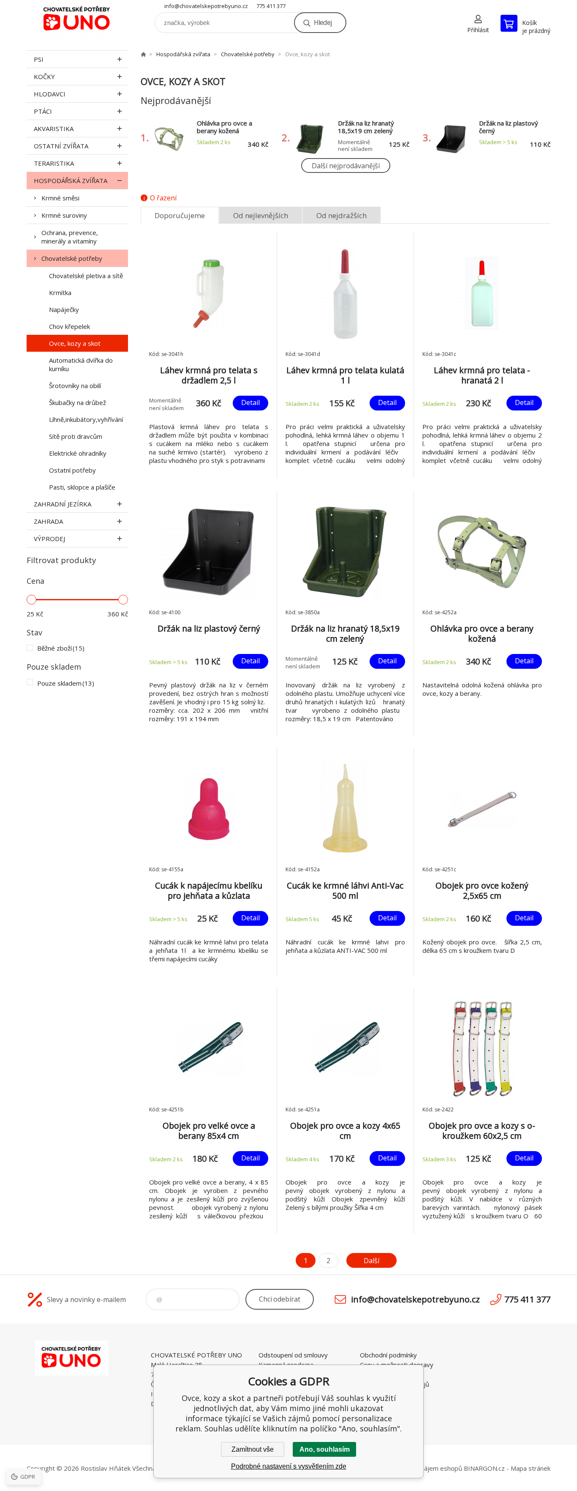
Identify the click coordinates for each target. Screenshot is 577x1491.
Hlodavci (49, 94)
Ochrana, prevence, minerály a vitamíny (69, 236)
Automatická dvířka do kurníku (81, 364)
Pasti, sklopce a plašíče (82, 487)
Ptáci (43, 111)
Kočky (44, 76)
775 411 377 (271, 6)
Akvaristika (53, 128)
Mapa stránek (530, 1468)
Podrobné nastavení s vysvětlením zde (288, 1466)
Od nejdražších (341, 215)
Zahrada (48, 521)
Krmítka (60, 292)
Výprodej (49, 538)
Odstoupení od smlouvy (293, 1355)
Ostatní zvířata (61, 146)
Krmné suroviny (64, 215)
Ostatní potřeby (72, 470)
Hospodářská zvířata (70, 180)
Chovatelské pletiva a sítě (86, 275)
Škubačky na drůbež (77, 402)
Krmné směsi (60, 198)
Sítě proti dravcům (75, 436)
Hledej (323, 22)
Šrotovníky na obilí (75, 385)
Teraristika (54, 163)
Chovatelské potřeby (71, 258)
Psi (39, 59)
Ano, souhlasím (324, 1449)
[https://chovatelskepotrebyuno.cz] (143, 54)
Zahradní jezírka (62, 504)
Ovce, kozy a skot (75, 343)
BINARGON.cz (484, 1468)
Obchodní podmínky (388, 1355)
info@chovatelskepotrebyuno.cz (206, 6)
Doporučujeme (180, 215)
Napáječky (64, 309)
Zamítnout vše (252, 1449)
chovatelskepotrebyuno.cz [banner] (77, 19)
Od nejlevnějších (260, 215)
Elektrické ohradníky (77, 453)
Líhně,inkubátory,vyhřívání (86, 419)
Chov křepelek (69, 326)
